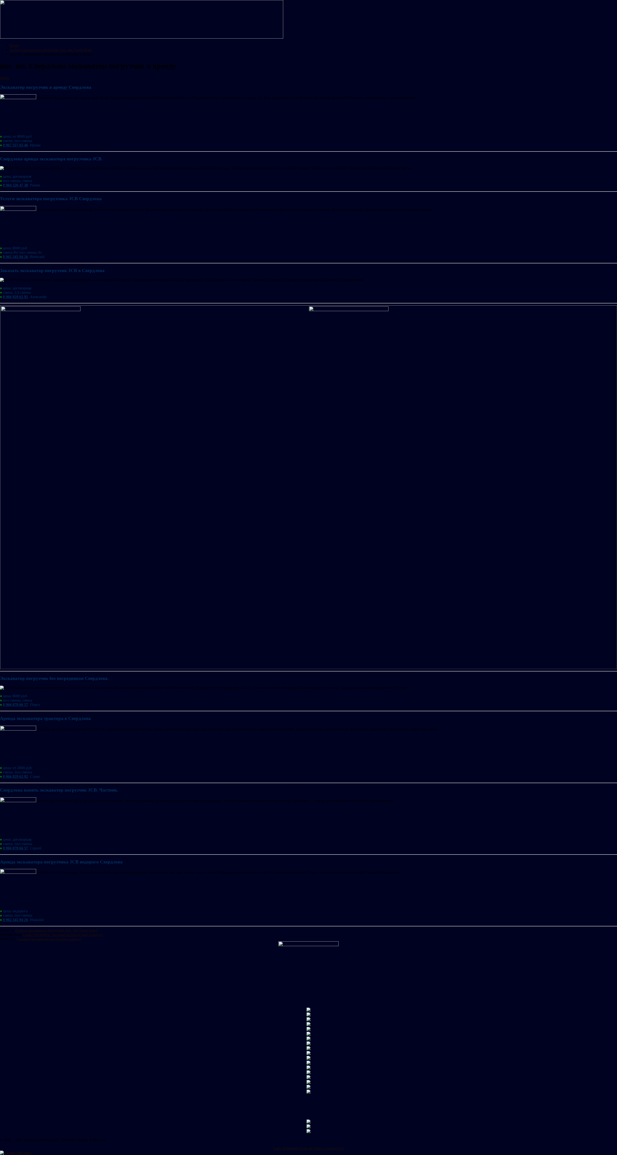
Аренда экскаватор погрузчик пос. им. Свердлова (56, 930)
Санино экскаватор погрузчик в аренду (49, 939)
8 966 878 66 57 (15, 705)
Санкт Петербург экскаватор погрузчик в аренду (63, 935)
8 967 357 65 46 (15, 145)
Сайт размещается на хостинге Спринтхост (308, 1148)
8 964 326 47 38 (15, 185)
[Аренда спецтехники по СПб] (141, 37)
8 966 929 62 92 (15, 297)
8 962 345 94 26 (15, 257)
